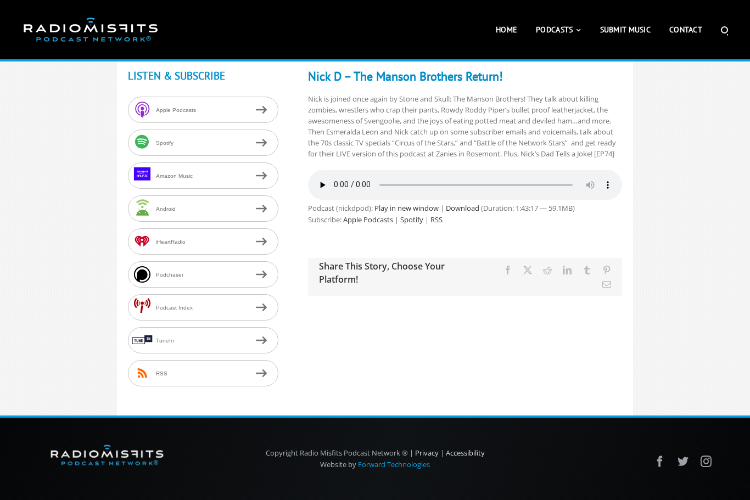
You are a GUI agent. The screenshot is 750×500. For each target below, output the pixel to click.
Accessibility (465, 453)
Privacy (427, 453)
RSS (436, 219)
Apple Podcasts (368, 219)
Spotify (411, 219)
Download (462, 208)
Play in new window (406, 208)
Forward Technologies (394, 464)
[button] (724, 29)
